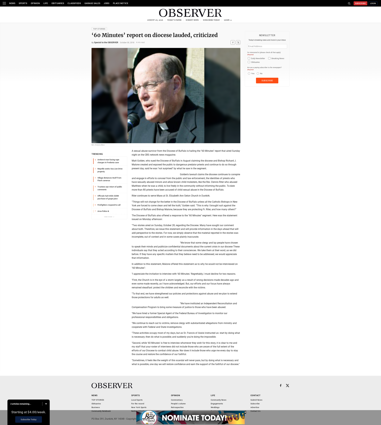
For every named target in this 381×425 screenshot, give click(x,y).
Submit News (192, 20)
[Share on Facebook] (232, 42)
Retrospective (177, 407)
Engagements (217, 404)
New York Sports (139, 407)
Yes (252, 73)
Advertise (254, 407)
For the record (137, 404)
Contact (255, 395)
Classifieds (74, 3)
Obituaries (57, 3)
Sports (23, 3)
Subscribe (360, 3)
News (12, 3)
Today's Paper (174, 20)
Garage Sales (92, 3)
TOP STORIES (99, 29)
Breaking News (277, 58)
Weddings (215, 407)
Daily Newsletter (258, 58)
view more (108, 217)
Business (96, 407)
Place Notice (120, 3)
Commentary (176, 400)
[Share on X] (238, 42)
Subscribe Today (211, 20)
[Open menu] (4, 3)
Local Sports (137, 400)
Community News (218, 400)
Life (45, 3)
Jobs (106, 3)
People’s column (178, 404)
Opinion (35, 3)
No (261, 73)
